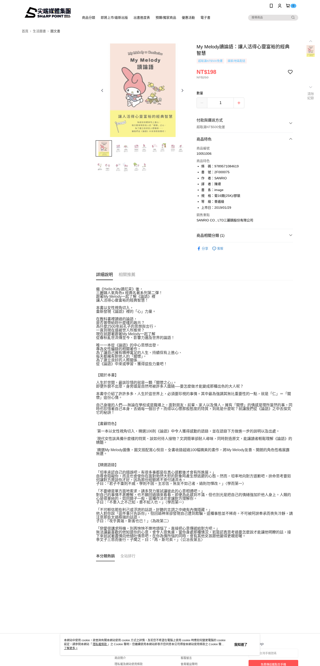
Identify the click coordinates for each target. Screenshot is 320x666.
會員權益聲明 (189, 664)
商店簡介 (120, 658)
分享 (205, 248)
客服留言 (186, 658)
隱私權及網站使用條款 (129, 664)
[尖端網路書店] (48, 12)
